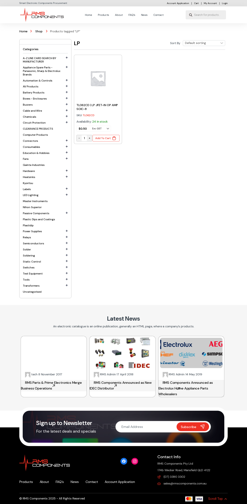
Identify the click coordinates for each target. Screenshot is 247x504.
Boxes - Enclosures (35, 98)
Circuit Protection (34, 122)
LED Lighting (30, 195)
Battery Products (33, 92)
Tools (26, 279)
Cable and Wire (32, 110)
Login (225, 3)
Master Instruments (35, 201)
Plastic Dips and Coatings (39, 219)
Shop (38, 31)
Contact (158, 15)
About (119, 15)
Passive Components (36, 213)
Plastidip (28, 225)
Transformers (31, 285)
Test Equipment (33, 273)
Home (88, 15)
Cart (196, 3)
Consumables (31, 147)
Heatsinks (29, 177)
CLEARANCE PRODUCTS (38, 129)
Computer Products (35, 135)
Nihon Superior (32, 207)
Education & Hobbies (36, 153)
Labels (27, 189)
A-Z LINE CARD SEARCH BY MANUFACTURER (39, 59)
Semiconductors (33, 243)
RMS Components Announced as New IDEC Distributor (121, 385)
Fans (26, 159)
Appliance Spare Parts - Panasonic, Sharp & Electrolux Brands (41, 71)
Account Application (178, 3)
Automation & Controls (37, 80)
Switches (28, 267)
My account (210, 3)
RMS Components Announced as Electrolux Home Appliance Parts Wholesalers (185, 388)
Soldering (29, 255)
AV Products (30, 86)
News (144, 15)
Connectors (30, 141)
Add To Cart (103, 138)
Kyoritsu (28, 183)
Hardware (29, 171)
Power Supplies (32, 231)
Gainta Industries (34, 165)
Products (103, 15)
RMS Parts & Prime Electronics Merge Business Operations (51, 385)
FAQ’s (132, 15)
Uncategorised (32, 292)
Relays (27, 237)
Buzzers (28, 104)
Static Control (32, 261)
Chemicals (29, 117)
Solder (27, 249)
